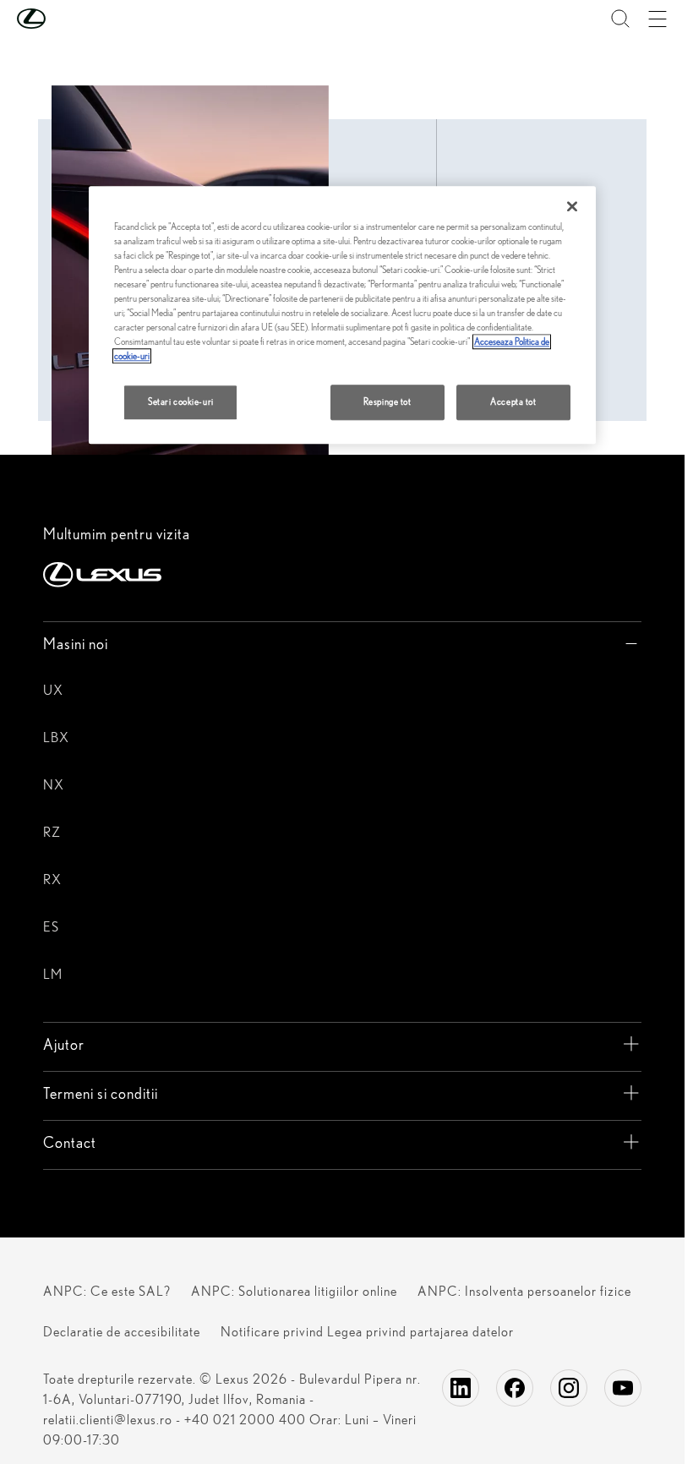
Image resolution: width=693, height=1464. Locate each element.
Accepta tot (513, 402)
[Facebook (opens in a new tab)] (514, 1388)
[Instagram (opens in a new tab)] (568, 1388)
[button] (65, 18)
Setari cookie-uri (181, 402)
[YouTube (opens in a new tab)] (622, 1388)
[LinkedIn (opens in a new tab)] (460, 1388)
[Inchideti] (572, 206)
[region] (342, 315)
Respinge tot (387, 402)
